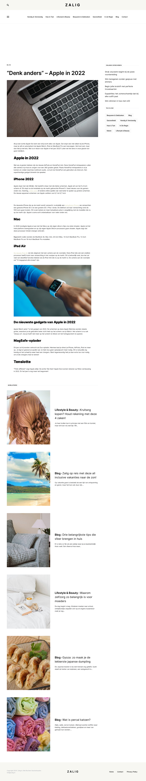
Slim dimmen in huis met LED (117, 101)
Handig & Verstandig (128, 120)
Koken (109, 131)
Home (111, 772)
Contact (120, 772)
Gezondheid (111, 120)
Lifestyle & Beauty (122, 131)
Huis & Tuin (111, 126)
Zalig (73, 5)
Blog (9, 65)
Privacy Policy (132, 772)
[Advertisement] (73, 41)
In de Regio (124, 126)
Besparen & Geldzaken (115, 115)
